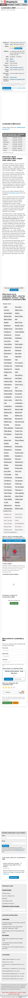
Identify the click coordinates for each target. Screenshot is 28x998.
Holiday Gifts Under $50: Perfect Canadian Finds (12, 939)
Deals (24, 4)
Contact (19, 992)
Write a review (18, 48)
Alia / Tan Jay (8, 520)
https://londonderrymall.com (16, 67)
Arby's (17, 520)
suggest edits (12, 84)
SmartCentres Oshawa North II (13, 976)
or (14, 673)
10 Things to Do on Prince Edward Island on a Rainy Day (13, 947)
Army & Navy (8, 523)
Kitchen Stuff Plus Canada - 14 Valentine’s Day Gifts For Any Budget (12, 864)
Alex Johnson (17, 83)
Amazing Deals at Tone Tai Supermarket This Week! (13, 931)
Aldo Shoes (18, 517)
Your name (5, 648)
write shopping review (13, 193)
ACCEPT (20, 997)
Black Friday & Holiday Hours (9, 992)
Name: (3, 835)
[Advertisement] (14, 26)
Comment (4, 659)
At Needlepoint (19, 523)
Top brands (10, 4)
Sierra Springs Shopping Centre (13, 973)
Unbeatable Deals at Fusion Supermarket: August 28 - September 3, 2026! (12, 927)
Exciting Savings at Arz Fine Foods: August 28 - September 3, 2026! (14, 923)
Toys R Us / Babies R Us (8, 896)
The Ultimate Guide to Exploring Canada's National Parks (12, 943)
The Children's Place (7, 901)
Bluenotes (4, 898)
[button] (14, 553)
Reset (16, 703)
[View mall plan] (14, 585)
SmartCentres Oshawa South (12, 978)
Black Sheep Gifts (20, 529)
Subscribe (6, 846)
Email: (3, 841)
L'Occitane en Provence (8, 903)
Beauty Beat (7, 526)
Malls (3, 4)
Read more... (6, 874)
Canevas (7, 962)
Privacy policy (19, 850)
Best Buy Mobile (9, 529)
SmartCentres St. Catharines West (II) (13, 965)
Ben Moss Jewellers (20, 526)
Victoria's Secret (6, 893)
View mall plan (13, 77)
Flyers (17, 4)
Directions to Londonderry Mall (17, 79)
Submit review (7, 703)
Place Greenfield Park (10, 971)
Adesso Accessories (9, 517)
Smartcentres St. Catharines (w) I (13, 968)
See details (24, 997)
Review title (5, 653)
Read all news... (14, 877)
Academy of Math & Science (9, 514)
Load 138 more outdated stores (10, 532)
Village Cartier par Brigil (11, 959)
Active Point (18, 514)
